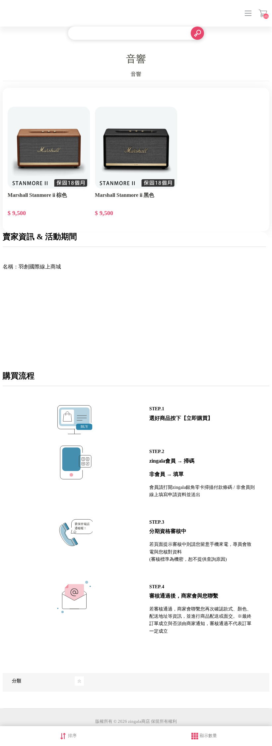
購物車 (262, 13)
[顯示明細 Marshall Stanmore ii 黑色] (136, 148)
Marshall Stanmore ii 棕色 (37, 195)
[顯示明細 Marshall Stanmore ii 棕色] (49, 148)
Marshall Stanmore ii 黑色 (124, 195)
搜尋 (197, 33)
